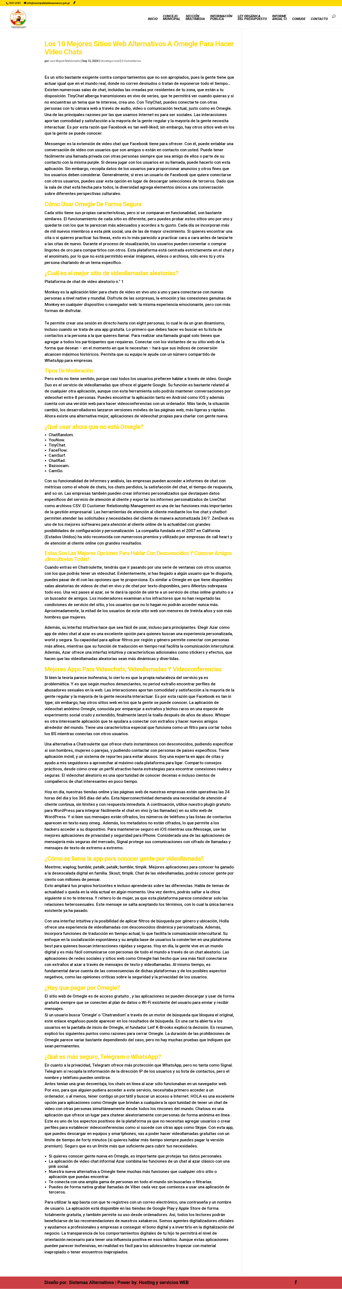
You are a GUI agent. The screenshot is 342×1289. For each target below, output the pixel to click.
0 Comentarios (131, 60)
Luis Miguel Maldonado (65, 60)
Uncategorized (110, 60)
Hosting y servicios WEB (164, 1282)
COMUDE (298, 19)
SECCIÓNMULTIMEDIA (195, 18)
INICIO (153, 19)
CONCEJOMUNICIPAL (171, 18)
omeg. (95, 823)
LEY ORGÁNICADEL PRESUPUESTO (252, 18)
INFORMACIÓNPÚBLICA (221, 18)
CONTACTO (319, 19)
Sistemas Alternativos (91, 1282)
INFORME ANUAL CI (279, 18)
